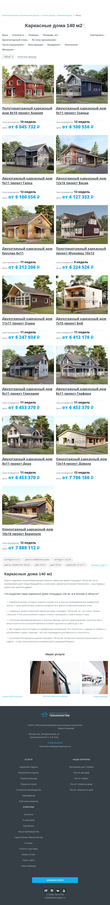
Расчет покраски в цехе (81, 789)
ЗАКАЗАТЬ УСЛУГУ (55, 880)
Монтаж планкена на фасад (55, 696)
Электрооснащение (28, 801)
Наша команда (28, 866)
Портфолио (28, 825)
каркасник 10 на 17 (75, 564)
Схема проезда (55, 742)
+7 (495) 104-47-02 (55, 894)
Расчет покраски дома (81, 784)
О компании (29, 820)
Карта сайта (29, 860)
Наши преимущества (28, 831)
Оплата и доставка (28, 848)
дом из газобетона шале (37, 559)
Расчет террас (81, 778)
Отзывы (29, 843)
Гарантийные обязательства (28, 837)
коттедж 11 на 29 (62, 559)
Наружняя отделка (28, 767)
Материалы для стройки (81, 767)
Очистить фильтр (26, 56)
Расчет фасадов (81, 772)
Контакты (28, 814)
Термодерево (28, 795)
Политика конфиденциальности (55, 746)
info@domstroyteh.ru (55, 897)
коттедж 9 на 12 (12, 559)
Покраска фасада (28, 778)
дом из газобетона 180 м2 (17, 564)
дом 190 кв (55, 564)
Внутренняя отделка (28, 772)
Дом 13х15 (40, 564)
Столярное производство (28, 789)
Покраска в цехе (29, 784)
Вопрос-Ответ (29, 854)
